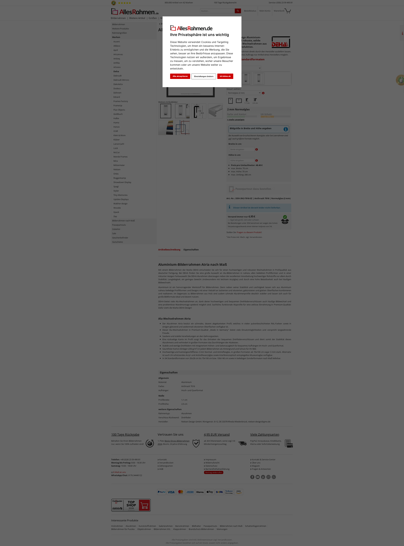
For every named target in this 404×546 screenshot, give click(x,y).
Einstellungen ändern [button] (203, 76)
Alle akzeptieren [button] (180, 76)
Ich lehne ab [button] (225, 76)
